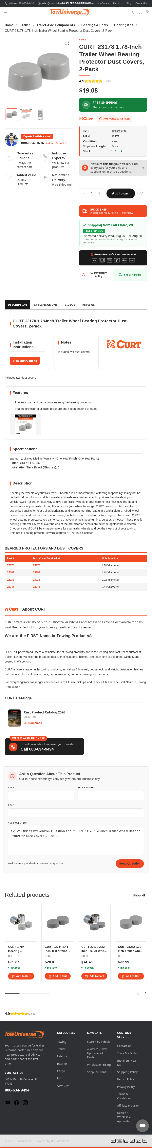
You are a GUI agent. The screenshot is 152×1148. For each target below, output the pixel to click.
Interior (62, 1064)
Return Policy (126, 1079)
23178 (36, 565)
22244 (10, 587)
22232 (10, 579)
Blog (128, 3)
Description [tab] (17, 304)
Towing (61, 1042)
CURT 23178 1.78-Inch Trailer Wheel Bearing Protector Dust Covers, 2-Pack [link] (58, 30)
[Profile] (140, 12)
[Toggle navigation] (5, 12)
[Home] (70, 12)
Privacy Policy (126, 1087)
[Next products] (144, 993)
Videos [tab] (70, 304)
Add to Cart (23, 976)
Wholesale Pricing (99, 1065)
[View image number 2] (26, 114)
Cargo (61, 1071)
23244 (36, 587)
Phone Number (86, 787)
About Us (118, 3)
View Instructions (25, 361)
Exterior (62, 1056)
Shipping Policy (127, 1072)
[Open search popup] (134, 12)
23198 (36, 572)
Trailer (61, 1049)
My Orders (103, 3)
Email (11, 805)
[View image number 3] (40, 114)
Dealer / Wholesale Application (124, 1117)
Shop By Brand (97, 1072)
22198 (10, 572)
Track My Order (127, 1053)
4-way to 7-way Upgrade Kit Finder (97, 1053)
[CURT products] (86, 119)
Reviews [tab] (88, 304)
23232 (36, 579)
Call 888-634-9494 (37, 749)
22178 (10, 565)
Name (11, 787)
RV (58, 1078)
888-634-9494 (32, 143)
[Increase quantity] (99, 193)
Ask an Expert (55, 143)
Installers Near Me (84, 3)
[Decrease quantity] (83, 193)
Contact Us (141, 3)
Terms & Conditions (124, 1096)
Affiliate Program (128, 1105)
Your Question (17, 822)
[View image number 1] (12, 114)
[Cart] (147, 12)
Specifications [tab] (46, 304)
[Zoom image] (67, 43)
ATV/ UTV (63, 1086)
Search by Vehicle (98, 1042)
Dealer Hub (64, 3)
